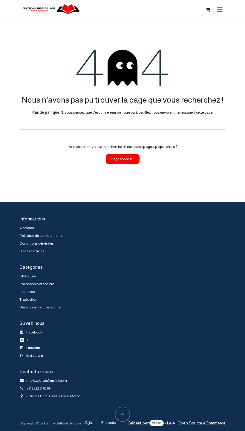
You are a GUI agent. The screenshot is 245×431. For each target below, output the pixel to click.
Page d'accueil (122, 159)
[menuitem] (89, 422)
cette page (204, 112)
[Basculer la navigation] (220, 9)
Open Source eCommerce (201, 423)
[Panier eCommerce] (208, 10)
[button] (122, 414)
